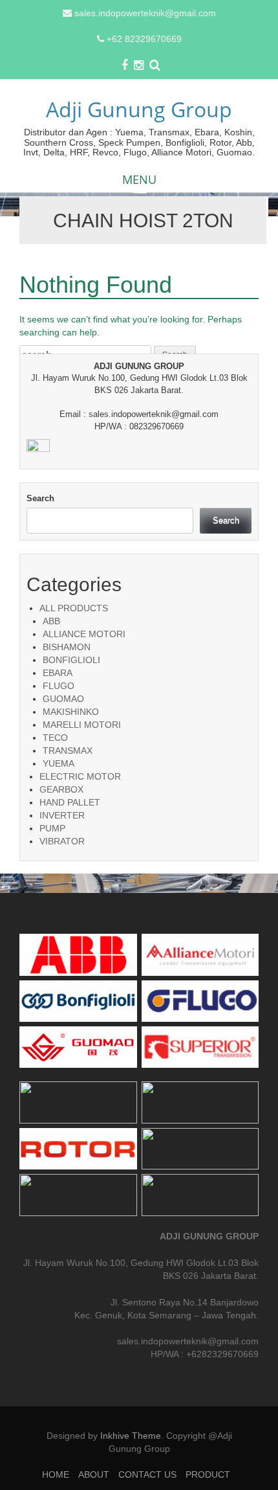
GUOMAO (63, 699)
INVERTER (62, 815)
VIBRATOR (62, 841)
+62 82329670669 (144, 39)
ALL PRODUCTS (73, 608)
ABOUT (93, 1474)
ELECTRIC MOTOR (80, 776)
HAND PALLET (69, 802)
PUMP (52, 828)
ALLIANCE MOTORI (84, 634)
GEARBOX (61, 789)
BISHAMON (67, 647)
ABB (51, 621)
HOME (55, 1474)
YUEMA (58, 763)
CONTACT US (147, 1474)
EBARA (57, 673)
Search (40, 498)
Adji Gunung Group (139, 109)
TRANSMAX (67, 750)
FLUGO (58, 686)
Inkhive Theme (130, 1435)
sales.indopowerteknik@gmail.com (145, 13)
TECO (55, 737)
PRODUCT (208, 1474)
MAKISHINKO (71, 711)
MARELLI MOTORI (82, 724)
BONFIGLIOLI (71, 660)
